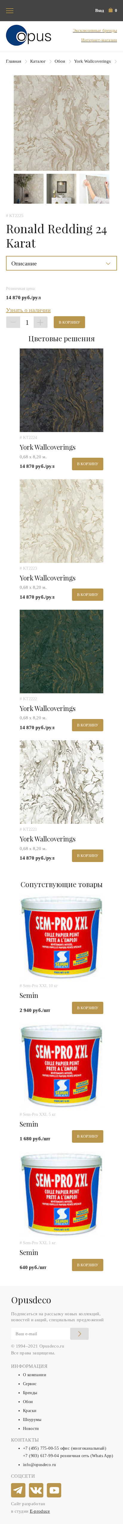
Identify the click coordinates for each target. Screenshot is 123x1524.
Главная (13, 61)
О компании (34, 1375)
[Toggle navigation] (9, 10)
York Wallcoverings (92, 61)
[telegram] (18, 1490)
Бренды (30, 1393)
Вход (99, 10)
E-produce (40, 1511)
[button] (113, 10)
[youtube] (54, 1490)
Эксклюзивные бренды (95, 30)
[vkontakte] (36, 1490)
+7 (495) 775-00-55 (41, 1448)
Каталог (38, 61)
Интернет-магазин (99, 40)
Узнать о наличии (28, 310)
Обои (60, 61)
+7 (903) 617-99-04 (41, 1456)
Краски (29, 1410)
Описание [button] (24, 263)
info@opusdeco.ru (39, 1464)
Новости (31, 1428)
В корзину (69, 322)
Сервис (29, 1384)
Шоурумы (32, 1419)
